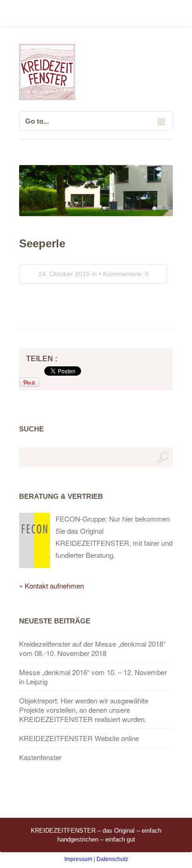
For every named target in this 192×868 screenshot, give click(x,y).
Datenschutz (112, 859)
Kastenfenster (40, 757)
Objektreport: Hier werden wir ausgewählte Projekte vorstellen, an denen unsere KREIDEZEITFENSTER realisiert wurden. (83, 710)
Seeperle (42, 243)
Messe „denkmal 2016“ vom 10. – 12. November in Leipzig (93, 677)
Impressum (78, 859)
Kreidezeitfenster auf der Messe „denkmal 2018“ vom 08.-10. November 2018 (92, 648)
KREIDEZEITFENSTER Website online (79, 738)
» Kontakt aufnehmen (51, 585)
